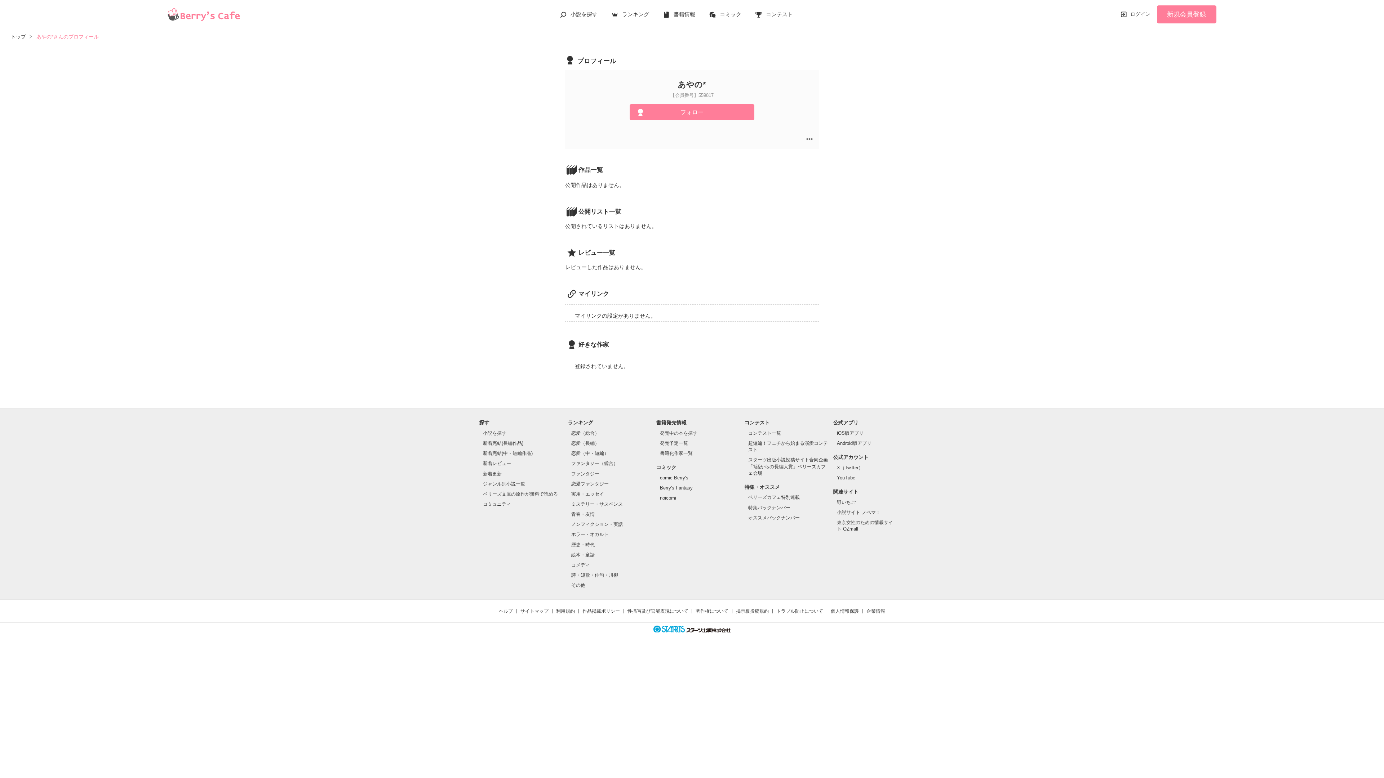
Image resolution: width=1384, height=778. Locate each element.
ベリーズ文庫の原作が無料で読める (520, 494)
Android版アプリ (854, 443)
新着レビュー (497, 463)
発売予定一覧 (674, 443)
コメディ (580, 565)
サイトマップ (534, 611)
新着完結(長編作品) (503, 443)
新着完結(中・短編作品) (508, 453)
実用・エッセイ (587, 494)
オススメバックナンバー (774, 517)
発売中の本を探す (678, 433)
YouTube (846, 477)
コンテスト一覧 (764, 433)
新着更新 (492, 474)
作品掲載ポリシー (601, 611)
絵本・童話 (583, 555)
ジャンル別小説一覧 (504, 484)
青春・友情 (583, 514)
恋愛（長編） (585, 443)
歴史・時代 (583, 544)
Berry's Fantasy (676, 488)
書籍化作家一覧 (676, 453)
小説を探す (584, 14)
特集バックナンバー (769, 507)
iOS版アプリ (850, 433)
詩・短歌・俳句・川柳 (594, 575)
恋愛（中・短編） (590, 453)
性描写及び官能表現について (657, 611)
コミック (730, 14)
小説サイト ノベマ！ (858, 512)
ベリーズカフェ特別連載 (774, 497)
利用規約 (565, 611)
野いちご (846, 502)
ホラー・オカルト (590, 534)
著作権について (712, 611)
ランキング (635, 14)
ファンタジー (585, 474)
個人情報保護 (845, 611)
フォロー (692, 112)
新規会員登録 (1186, 14)
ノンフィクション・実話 (597, 524)
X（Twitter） (850, 467)
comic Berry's (674, 477)
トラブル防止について (799, 611)
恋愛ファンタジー (590, 484)
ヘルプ (506, 611)
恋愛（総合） (585, 433)
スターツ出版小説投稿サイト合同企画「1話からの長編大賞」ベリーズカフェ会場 (788, 466)
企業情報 (875, 611)
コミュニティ (497, 504)
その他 (578, 585)
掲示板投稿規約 (752, 611)
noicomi (668, 498)
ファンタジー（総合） (594, 463)
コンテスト (779, 14)
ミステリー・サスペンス (597, 504)
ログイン (1140, 14)
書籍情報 (684, 14)
